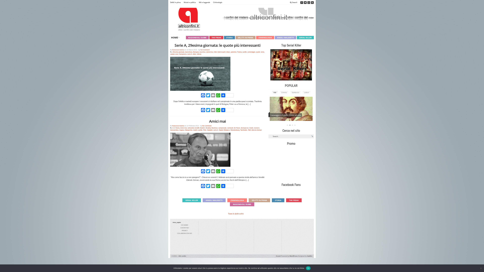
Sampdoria (183, 54)
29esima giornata (178, 52)
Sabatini (210, 130)
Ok (308, 268)
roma (262, 52)
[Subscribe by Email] (309, 2)
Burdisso (215, 128)
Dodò (251, 128)
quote (258, 52)
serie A (189, 54)
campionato (222, 128)
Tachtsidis (243, 130)
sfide (194, 54)
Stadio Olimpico (224, 130)
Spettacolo (295, 92)
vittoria (199, 54)
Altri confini (181, 256)
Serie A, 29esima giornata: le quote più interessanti (217, 45)
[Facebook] (302, 2)
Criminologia (217, 2)
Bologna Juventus (199, 52)
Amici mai (217, 121)
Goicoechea (174, 130)
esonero (257, 128)
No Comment (204, 50)
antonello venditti (193, 128)
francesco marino (178, 50)
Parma (239, 52)
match (195, 130)
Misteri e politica (190, 2)
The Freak (216, 37)
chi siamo (184, 225)
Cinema (284, 92)
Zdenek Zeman (256, 130)
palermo (233, 52)
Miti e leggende (204, 2)
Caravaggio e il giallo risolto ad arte (285, 115)
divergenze (245, 128)
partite (245, 52)
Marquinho (188, 130)
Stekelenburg (235, 130)
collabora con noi (184, 233)
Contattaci (184, 228)
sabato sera (174, 54)
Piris (204, 130)
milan (228, 52)
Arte (275, 92)
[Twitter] (305, 2)
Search (294, 2)
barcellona (188, 52)
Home (174, 37)
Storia (229, 37)
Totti (249, 130)
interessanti (221, 52)
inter (215, 52)
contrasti (230, 128)
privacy (185, 230)
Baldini (202, 128)
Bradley (208, 128)
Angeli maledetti (285, 37)
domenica (209, 52)
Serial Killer (305, 37)
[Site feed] (312, 2)
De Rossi (237, 128)
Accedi (278, 256)
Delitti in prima (175, 2)
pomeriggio (251, 52)
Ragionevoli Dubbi (197, 37)
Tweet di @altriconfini (236, 214)
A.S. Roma (176, 128)
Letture (306, 92)
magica (181, 130)
